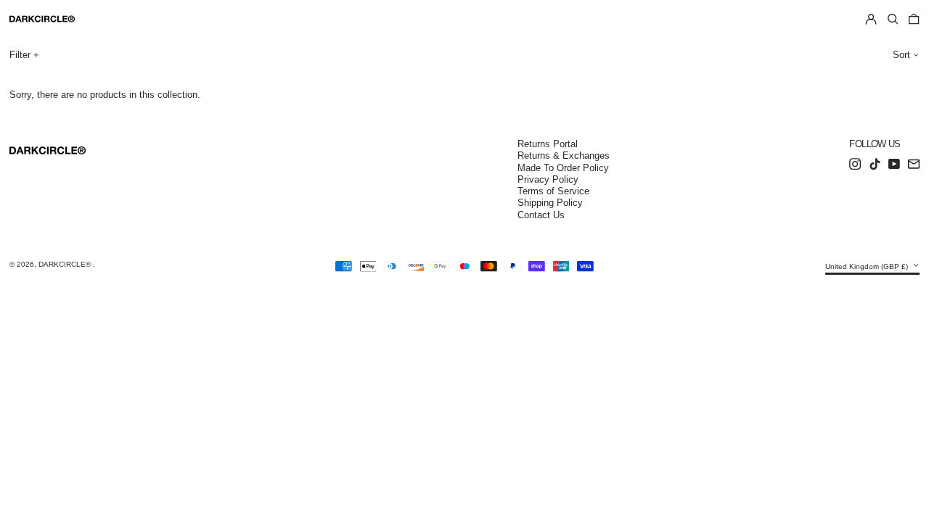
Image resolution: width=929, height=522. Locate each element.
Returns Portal (547, 143)
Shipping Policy (550, 202)
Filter (19, 54)
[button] (893, 19)
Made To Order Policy (563, 167)
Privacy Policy (547, 179)
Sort (901, 54)
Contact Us (541, 215)
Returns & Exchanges (563, 155)
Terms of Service (553, 191)
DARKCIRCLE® (65, 264)
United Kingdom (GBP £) (867, 266)
